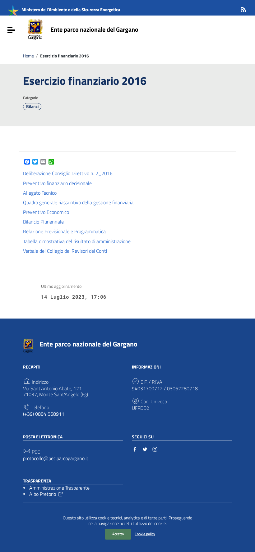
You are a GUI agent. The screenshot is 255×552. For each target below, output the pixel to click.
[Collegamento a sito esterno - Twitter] (145, 448)
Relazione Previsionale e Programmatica (65, 231)
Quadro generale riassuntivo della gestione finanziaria (79, 202)
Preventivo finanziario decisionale (58, 183)
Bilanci (32, 106)
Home (28, 55)
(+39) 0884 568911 (43, 414)
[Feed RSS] (243, 8)
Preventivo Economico (46, 212)
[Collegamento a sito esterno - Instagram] (155, 448)
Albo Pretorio (42, 494)
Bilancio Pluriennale (44, 221)
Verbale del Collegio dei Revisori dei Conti (65, 251)
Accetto (118, 534)
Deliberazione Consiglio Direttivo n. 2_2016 (68, 173)
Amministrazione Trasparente (59, 487)
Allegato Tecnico (40, 193)
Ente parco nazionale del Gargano (94, 29)
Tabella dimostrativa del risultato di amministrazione (77, 241)
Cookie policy (145, 534)
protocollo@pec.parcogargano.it (55, 458)
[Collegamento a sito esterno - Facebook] (135, 448)
